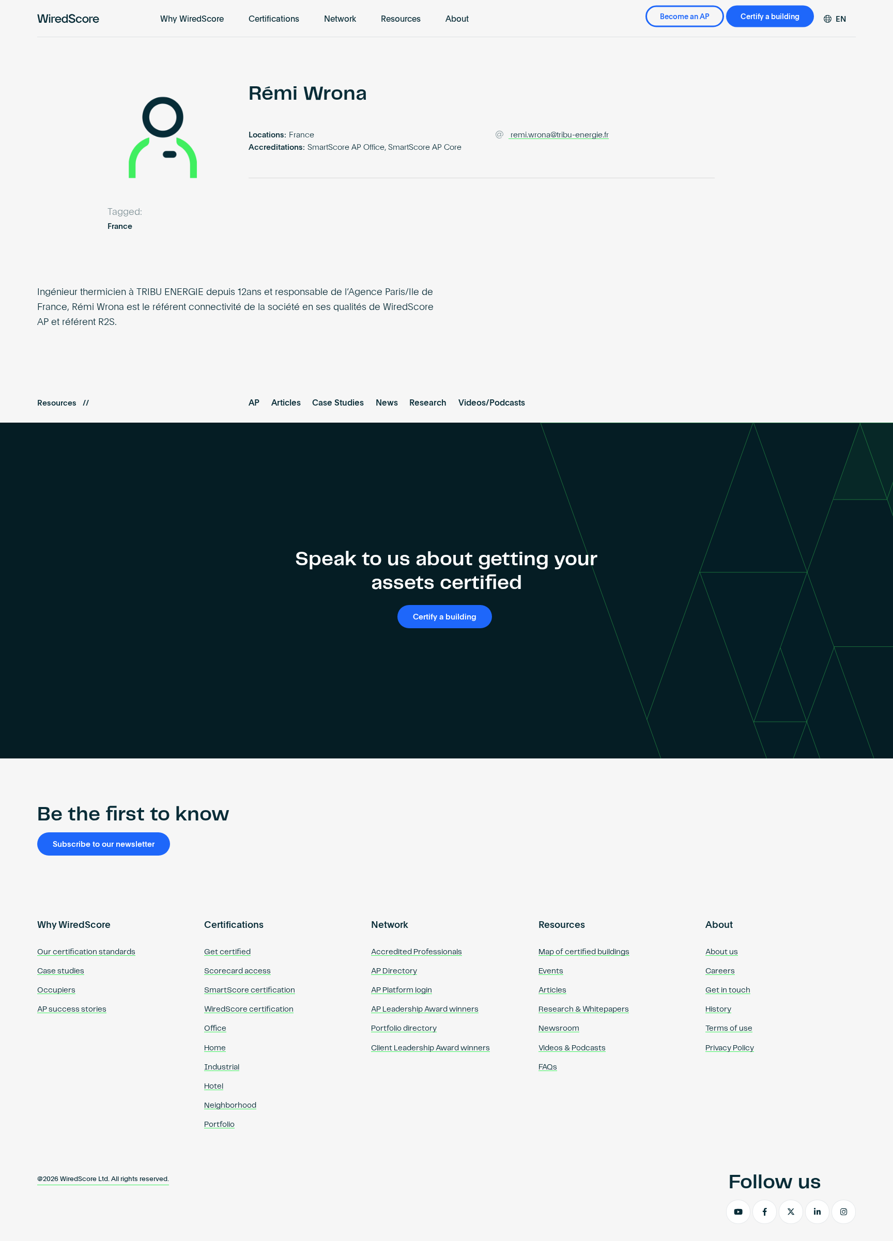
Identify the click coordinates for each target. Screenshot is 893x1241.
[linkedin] (817, 1212)
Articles (286, 403)
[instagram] (843, 1212)
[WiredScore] (68, 18)
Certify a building (770, 17)
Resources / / (63, 403)
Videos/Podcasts (491, 403)
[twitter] (791, 1212)
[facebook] (764, 1212)
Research (427, 403)
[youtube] (738, 1212)
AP (254, 403)
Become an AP (685, 17)
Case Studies (338, 403)
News (387, 403)
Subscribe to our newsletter (104, 844)
